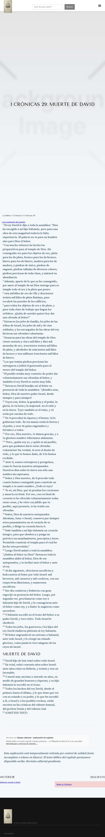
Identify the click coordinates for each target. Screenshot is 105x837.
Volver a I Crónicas (64, 784)
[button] (99, 5)
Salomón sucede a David (10, 782)
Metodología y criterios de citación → (22, 744)
